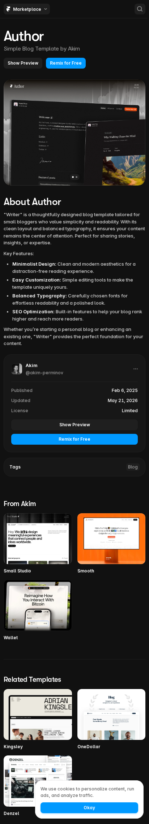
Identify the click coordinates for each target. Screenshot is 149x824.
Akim (74, 48)
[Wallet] (38, 610)
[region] (74, 132)
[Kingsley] (38, 719)
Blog (133, 467)
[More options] (135, 369)
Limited (130, 410)
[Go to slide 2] (76, 177)
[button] (23, 63)
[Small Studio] (38, 543)
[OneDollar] (111, 719)
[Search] (140, 9)
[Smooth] (111, 543)
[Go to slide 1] (73, 177)
